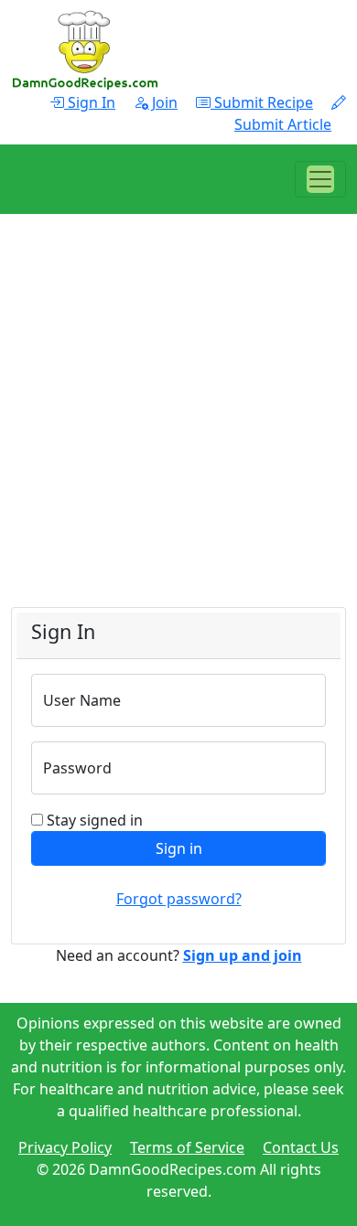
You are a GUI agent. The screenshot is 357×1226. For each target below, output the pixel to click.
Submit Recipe (262, 102)
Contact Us (301, 1147)
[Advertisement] (178, 429)
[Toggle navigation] (320, 179)
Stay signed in (95, 820)
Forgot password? (179, 899)
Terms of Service (187, 1147)
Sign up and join (242, 955)
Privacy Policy (65, 1147)
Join (163, 102)
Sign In (89, 102)
